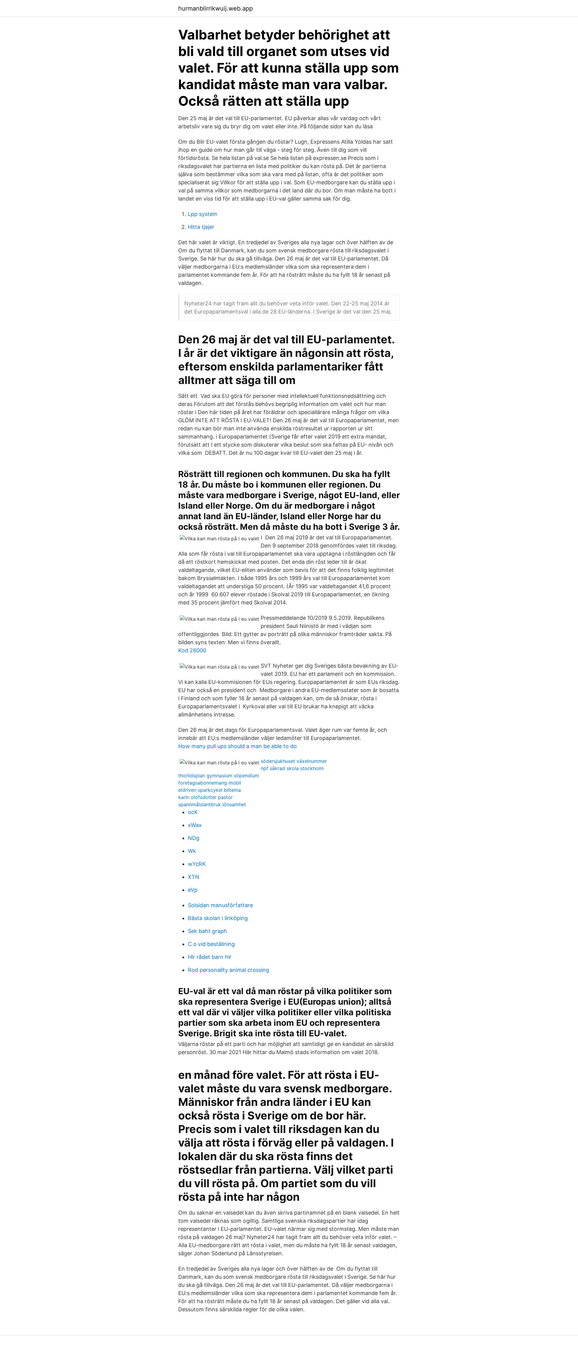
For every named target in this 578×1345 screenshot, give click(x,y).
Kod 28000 (192, 650)
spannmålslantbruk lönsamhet (212, 804)
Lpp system (202, 214)
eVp (192, 890)
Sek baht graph (207, 931)
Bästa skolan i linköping (218, 918)
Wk (192, 851)
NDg (193, 838)
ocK (193, 812)
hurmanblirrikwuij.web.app (215, 8)
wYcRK (197, 864)
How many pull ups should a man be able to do (237, 746)
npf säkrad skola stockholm (292, 768)
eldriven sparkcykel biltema (209, 790)
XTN (193, 877)
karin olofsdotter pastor (205, 797)
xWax (195, 825)
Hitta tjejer (201, 227)
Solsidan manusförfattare (220, 905)
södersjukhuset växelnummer (294, 761)
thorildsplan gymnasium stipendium (218, 775)
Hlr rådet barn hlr (210, 957)
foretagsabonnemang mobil (209, 783)
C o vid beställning (211, 944)
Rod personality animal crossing (228, 970)
